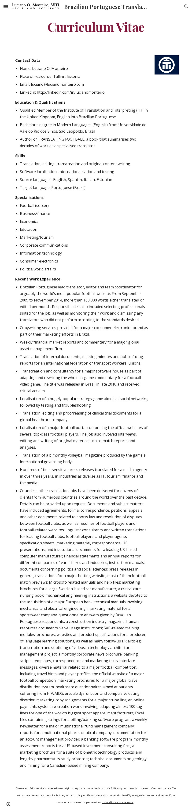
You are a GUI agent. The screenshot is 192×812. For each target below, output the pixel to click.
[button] (5, 6)
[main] (96, 26)
